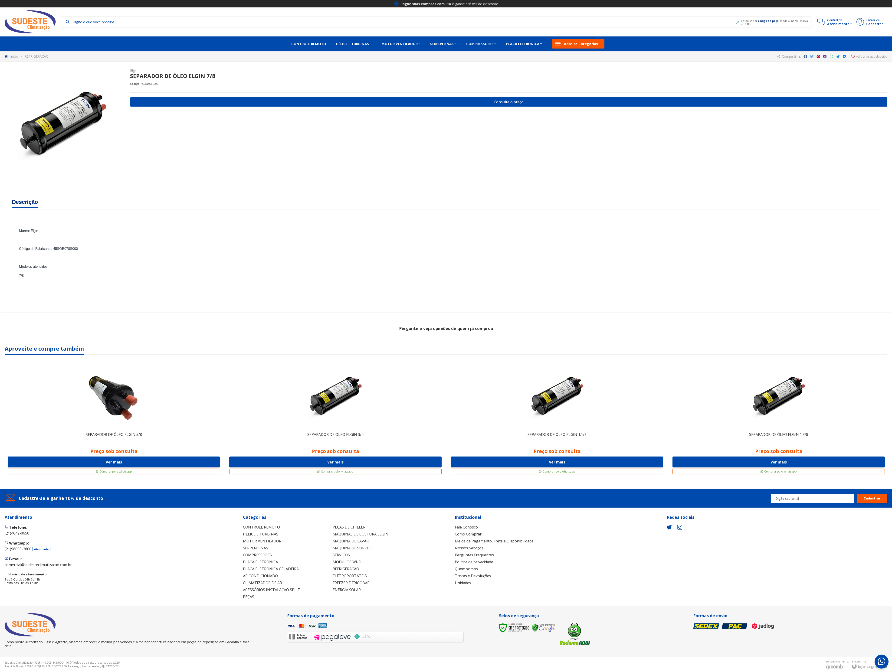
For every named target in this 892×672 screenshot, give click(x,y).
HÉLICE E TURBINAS (260, 534)
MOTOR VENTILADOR (262, 541)
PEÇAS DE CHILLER (349, 527)
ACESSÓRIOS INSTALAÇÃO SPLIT (271, 589)
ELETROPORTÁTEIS (350, 575)
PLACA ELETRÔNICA (260, 561)
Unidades (463, 582)
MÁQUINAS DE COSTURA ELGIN (360, 534)
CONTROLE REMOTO (261, 527)
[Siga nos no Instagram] (679, 527)
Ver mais (114, 462)
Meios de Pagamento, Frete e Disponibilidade (494, 541)
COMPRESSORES (257, 555)
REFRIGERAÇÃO (37, 56)
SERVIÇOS (341, 555)
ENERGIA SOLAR (347, 589)
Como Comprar (468, 534)
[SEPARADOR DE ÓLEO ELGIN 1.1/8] (557, 418)
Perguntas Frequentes (474, 555)
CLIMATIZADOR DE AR (262, 582)
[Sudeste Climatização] (30, 21)
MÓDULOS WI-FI (347, 561)
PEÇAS (248, 596)
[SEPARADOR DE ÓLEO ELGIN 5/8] (114, 418)
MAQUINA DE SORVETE (353, 548)
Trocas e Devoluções (473, 575)
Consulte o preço (509, 101)
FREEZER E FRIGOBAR (351, 582)
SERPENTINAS (255, 548)
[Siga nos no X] (669, 527)
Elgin (134, 70)
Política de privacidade (474, 561)
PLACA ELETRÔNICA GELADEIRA (271, 568)
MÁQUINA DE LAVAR (351, 541)
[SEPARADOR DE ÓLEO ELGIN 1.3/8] (779, 418)
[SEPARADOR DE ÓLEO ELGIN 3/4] (335, 418)
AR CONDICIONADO (260, 575)
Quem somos (466, 568)
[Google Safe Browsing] (543, 627)
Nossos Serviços (469, 548)
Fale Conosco (466, 527)
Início (14, 56)
